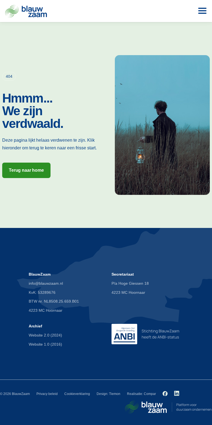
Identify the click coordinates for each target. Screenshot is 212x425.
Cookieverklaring (77, 394)
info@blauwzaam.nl (46, 283)
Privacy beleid (47, 394)
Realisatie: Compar (141, 394)
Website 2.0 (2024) (45, 335)
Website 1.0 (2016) (45, 344)
